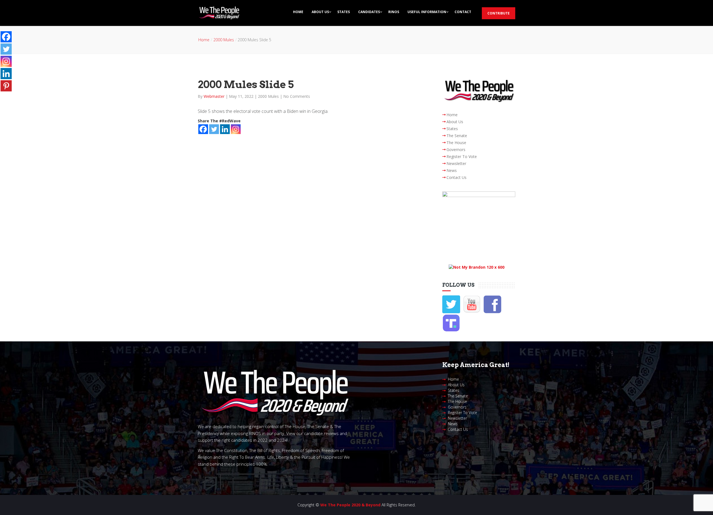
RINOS (393, 11)
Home (298, 11)
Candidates (369, 11)
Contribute (498, 13)
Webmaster (215, 96)
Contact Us (456, 177)
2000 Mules (223, 39)
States (343, 11)
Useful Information (426, 11)
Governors (455, 149)
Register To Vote (461, 156)
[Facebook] (203, 129)
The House (456, 142)
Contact (463, 11)
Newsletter (456, 163)
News (451, 170)
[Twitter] (214, 129)
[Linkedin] (225, 129)
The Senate (456, 135)
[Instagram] (236, 129)
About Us (320, 11)
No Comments (296, 96)
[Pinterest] (6, 85)
